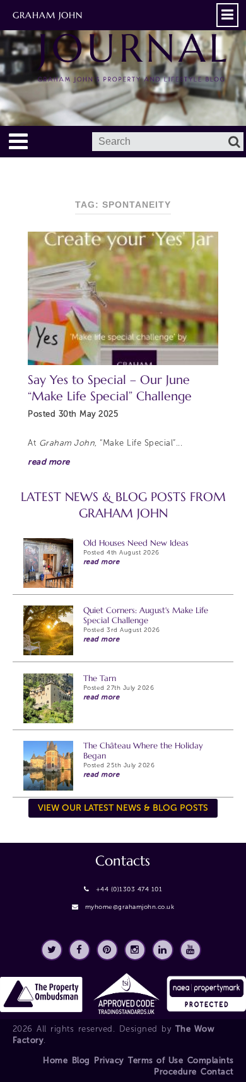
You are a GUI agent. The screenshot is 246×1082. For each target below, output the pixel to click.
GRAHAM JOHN (48, 15)
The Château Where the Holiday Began (143, 750)
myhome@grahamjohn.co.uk (130, 907)
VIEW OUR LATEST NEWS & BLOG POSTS (123, 808)
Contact (217, 1071)
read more (49, 461)
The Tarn (99, 678)
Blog (81, 1060)
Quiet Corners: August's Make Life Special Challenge (145, 615)
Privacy (109, 1060)
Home (55, 1060)
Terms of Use (155, 1060)
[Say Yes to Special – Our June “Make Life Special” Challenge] (123, 298)
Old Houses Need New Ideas (136, 543)
